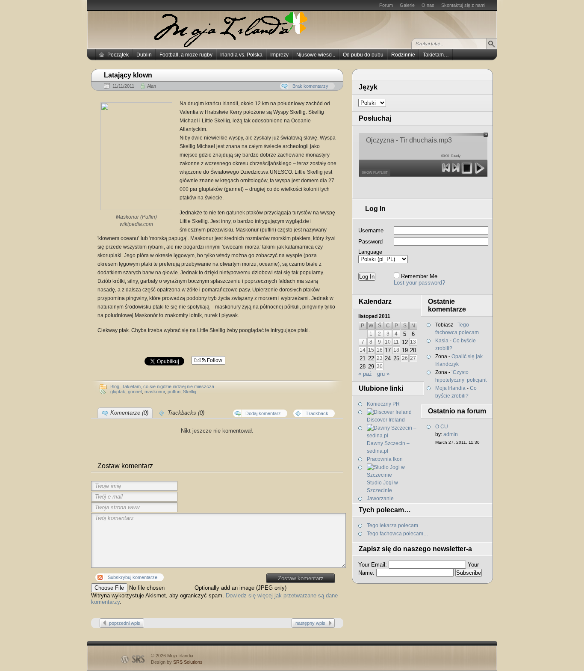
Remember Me (419, 276)
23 (380, 358)
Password (370, 241)
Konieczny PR (383, 404)
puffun (174, 391)
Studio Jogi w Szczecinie (382, 486)
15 (371, 350)
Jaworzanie (380, 499)
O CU (441, 427)
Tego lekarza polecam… (395, 525)
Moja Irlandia (450, 388)
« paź (365, 374)
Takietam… (436, 55)
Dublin (144, 55)
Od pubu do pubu (363, 55)
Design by (177, 662)
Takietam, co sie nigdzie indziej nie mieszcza (168, 386)
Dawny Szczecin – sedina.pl (388, 447)
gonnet (135, 391)
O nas (428, 5)
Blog (114, 386)
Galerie (407, 5)
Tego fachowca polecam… (397, 534)
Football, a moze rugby (185, 55)
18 (396, 350)
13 (413, 342)
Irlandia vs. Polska (241, 55)
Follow (214, 360)
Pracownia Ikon (385, 459)
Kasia (441, 341)
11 (396, 342)
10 (388, 342)
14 (363, 350)
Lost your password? (419, 282)
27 (413, 358)
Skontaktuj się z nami (463, 5)
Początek (118, 55)
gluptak (117, 391)
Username (370, 230)
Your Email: (372, 564)
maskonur (155, 391)
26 (405, 358)
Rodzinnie (403, 55)
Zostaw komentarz (301, 578)
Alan (151, 86)
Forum (386, 5)
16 (380, 350)
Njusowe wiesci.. (315, 55)
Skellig (189, 391)
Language (370, 252)
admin (450, 434)
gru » (383, 374)
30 (380, 366)
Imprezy (279, 55)
